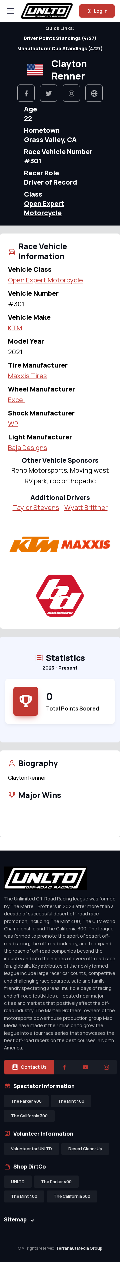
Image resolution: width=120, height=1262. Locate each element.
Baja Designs (27, 447)
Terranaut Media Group (79, 1248)
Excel (16, 399)
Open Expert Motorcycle (44, 208)
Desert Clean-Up (85, 1149)
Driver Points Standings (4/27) (60, 38)
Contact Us (34, 1067)
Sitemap (15, 1219)
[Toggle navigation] (10, 11)
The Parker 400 (26, 1101)
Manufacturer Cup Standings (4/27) (60, 48)
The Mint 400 (71, 1101)
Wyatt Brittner (86, 507)
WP (13, 423)
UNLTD (18, 1181)
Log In (100, 11)
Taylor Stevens (36, 507)
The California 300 (29, 1116)
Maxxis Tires (27, 375)
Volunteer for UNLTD (31, 1149)
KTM (15, 327)
